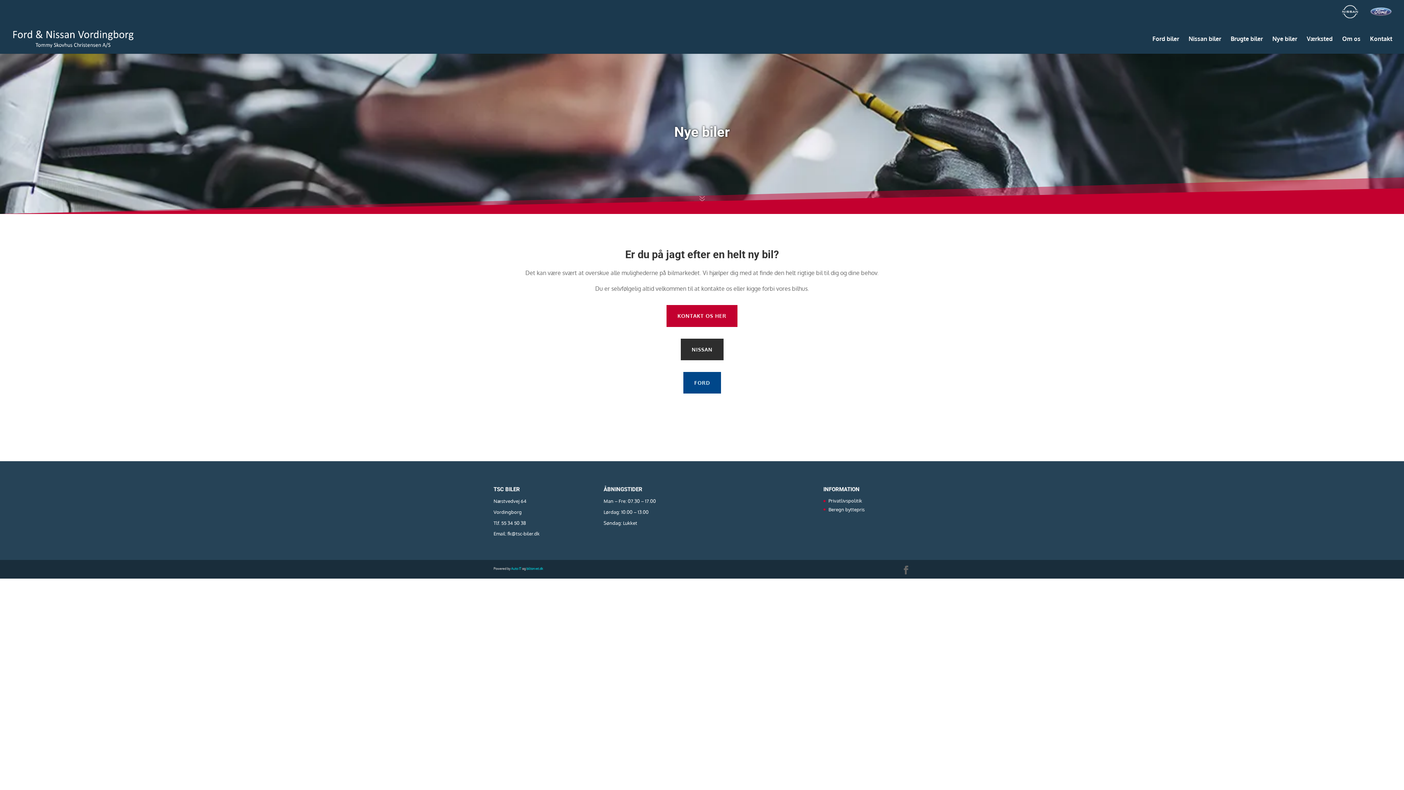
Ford (702, 383)
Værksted (1320, 39)
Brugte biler (1247, 39)
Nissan (702, 349)
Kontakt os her (702, 316)
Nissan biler (1205, 39)
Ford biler (1165, 39)
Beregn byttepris (847, 509)
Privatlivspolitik (845, 501)
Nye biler (1284, 39)
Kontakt (1381, 39)
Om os (1351, 39)
